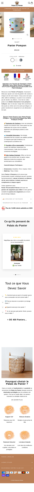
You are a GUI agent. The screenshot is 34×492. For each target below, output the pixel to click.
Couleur (17, 56)
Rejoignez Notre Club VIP (12, 468)
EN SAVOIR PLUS (17, 400)
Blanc (16, 60)
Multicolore (12, 60)
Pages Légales (7, 456)
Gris (21, 60)
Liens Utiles (6, 462)
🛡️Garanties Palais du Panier (15, 202)
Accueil (17, 42)
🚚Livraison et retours (13, 199)
